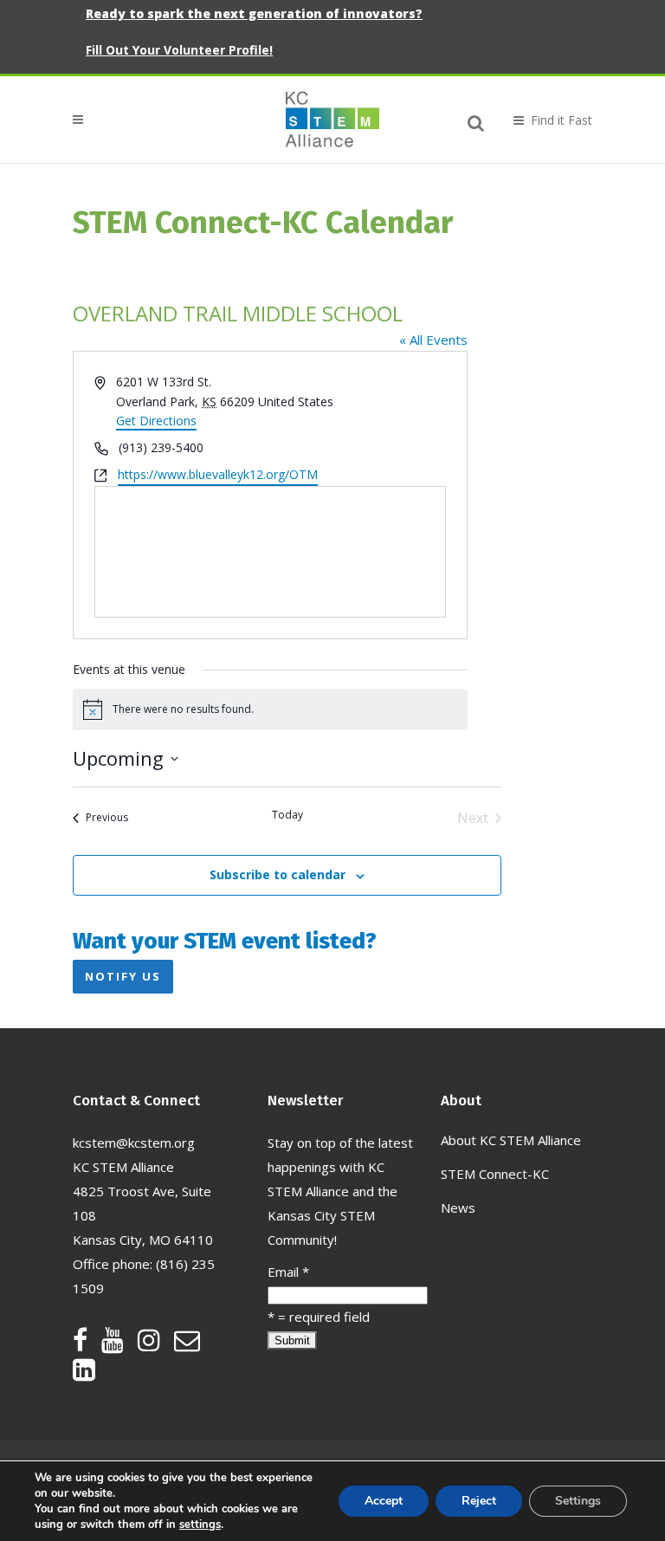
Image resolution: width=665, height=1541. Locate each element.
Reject (479, 1500)
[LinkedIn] (84, 1373)
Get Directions (156, 420)
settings (200, 1524)
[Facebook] (87, 1344)
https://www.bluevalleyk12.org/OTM (218, 474)
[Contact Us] (194, 1344)
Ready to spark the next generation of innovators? (254, 13)
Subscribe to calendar (277, 874)
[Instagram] (156, 1344)
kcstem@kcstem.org (134, 1142)
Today (287, 815)
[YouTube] (119, 1344)
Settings (578, 1500)
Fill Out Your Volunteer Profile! (179, 50)
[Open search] (476, 120)
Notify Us (123, 976)
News (458, 1207)
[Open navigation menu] (545, 120)
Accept (384, 1500)
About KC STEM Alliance (511, 1140)
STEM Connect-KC (495, 1173)
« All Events (433, 339)
